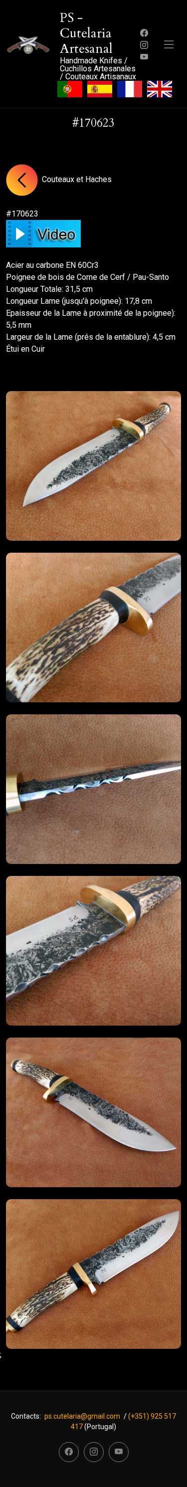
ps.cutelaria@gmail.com (82, 1416)
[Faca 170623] (93, 466)
